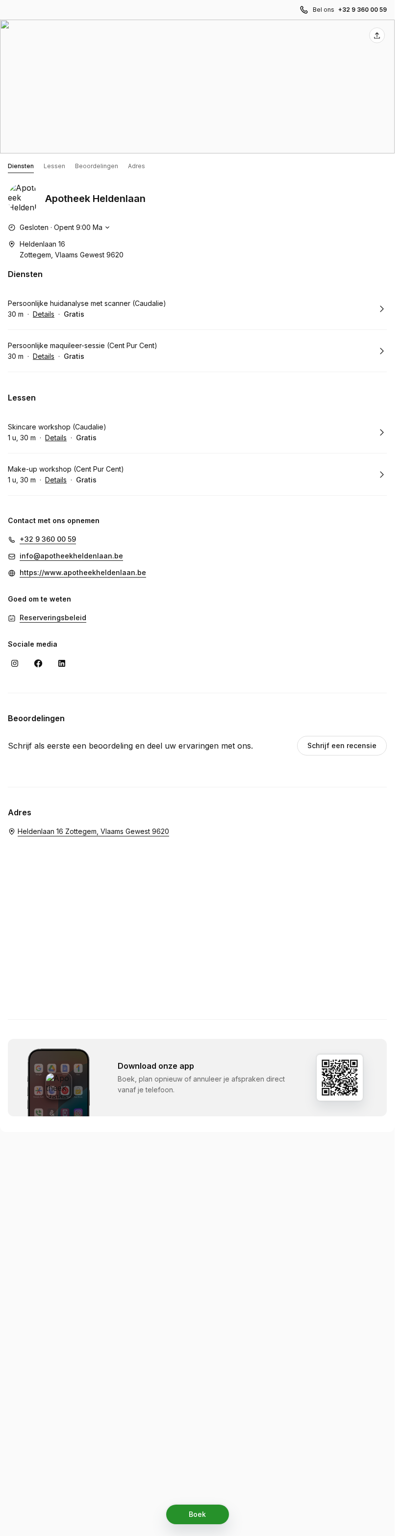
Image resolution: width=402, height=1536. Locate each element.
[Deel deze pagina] (377, 35)
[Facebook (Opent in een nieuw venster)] (38, 663)
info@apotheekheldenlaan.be (71, 556)
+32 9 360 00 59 (362, 9)
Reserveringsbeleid (53, 617)
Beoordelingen (96, 166)
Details (43, 314)
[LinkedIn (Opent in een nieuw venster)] (62, 663)
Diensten (21, 166)
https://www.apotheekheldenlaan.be (83, 572)
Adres (136, 166)
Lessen (54, 166)
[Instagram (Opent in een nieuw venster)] (15, 663)
